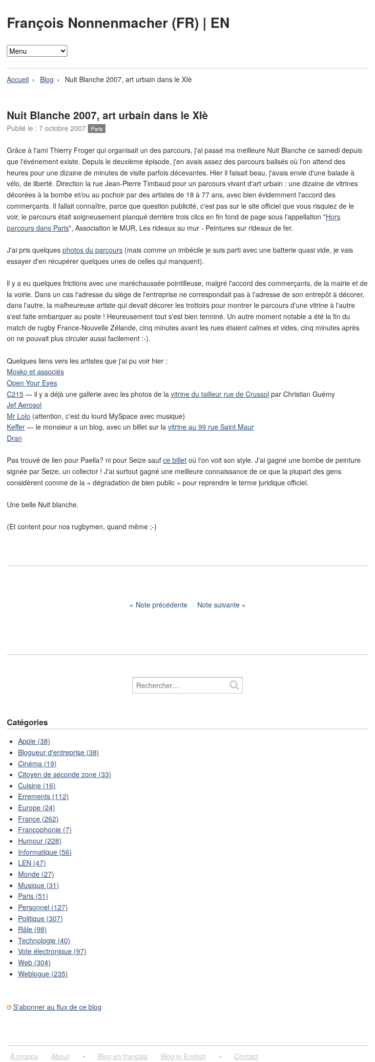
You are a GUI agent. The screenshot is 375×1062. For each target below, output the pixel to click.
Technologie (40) (44, 940)
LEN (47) (32, 862)
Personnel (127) (43, 907)
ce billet (175, 460)
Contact (246, 1056)
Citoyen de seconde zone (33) (64, 774)
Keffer (16, 427)
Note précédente (162, 604)
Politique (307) (40, 918)
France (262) (38, 819)
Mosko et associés (35, 371)
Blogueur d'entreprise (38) (58, 752)
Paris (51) (33, 896)
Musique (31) (38, 885)
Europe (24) (36, 807)
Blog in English (183, 1056)
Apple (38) (34, 741)
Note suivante (218, 604)
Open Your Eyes (32, 383)
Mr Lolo (18, 416)
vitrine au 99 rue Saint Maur (211, 427)
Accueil (18, 79)
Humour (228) (40, 840)
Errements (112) (43, 796)
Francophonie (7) (45, 829)
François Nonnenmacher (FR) (105, 22)
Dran (14, 438)
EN (219, 22)
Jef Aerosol (24, 405)
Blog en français (122, 1056)
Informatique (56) (45, 852)
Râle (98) (32, 929)
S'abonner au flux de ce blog (57, 1007)
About (60, 1056)
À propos (24, 1056)
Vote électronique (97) (52, 951)
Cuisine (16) (37, 785)
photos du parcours (92, 250)
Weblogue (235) (43, 973)
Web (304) (34, 962)
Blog (47, 79)
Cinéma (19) (37, 763)
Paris (97, 128)
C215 (15, 394)
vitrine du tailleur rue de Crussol (220, 394)
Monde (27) (36, 874)
